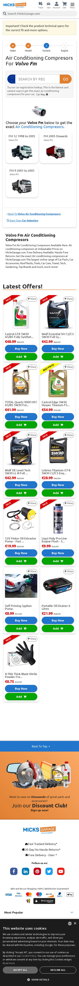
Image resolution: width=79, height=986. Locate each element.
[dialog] (39, 952)
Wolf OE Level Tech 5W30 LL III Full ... (17, 472)
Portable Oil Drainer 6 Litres (56, 607)
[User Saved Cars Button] (48, 3)
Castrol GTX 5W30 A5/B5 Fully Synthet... (19, 335)
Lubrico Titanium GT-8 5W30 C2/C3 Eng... (56, 472)
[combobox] (70, 923)
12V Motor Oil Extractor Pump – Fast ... (20, 540)
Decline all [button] (58, 970)
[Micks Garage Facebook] (16, 873)
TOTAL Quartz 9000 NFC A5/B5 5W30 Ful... (21, 403)
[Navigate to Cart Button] (64, 3)
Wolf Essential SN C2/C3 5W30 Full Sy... (58, 335)
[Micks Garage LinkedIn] (28, 873)
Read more (9, 963)
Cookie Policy (28, 955)
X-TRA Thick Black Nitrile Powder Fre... (21, 675)
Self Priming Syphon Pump (18, 607)
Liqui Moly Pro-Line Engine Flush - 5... (54, 540)
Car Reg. (41, 94)
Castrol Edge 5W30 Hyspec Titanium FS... (56, 403)
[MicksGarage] (15, 5)
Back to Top (39, 746)
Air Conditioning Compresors (39, 127)
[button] (39, 979)
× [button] (74, 923)
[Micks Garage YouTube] (63, 873)
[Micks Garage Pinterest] (39, 873)
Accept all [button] (20, 970)
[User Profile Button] (56, 3)
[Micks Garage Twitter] (51, 873)
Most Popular (13, 912)
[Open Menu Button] (72, 3)
